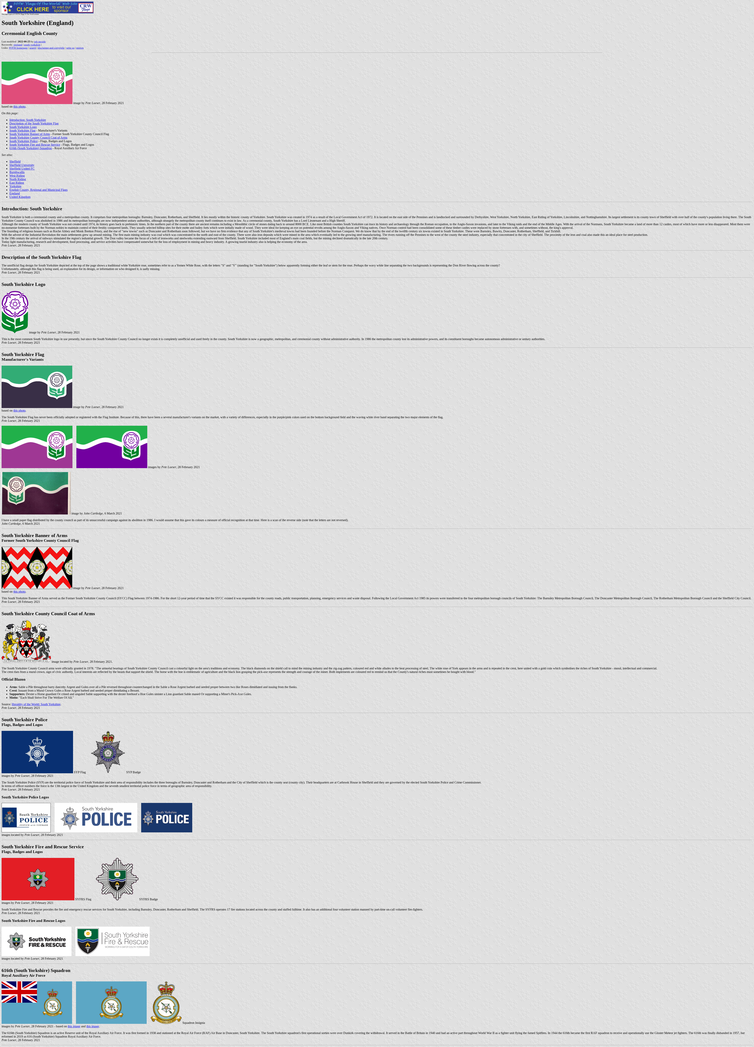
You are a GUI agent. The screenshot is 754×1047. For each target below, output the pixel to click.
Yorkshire (15, 186)
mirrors (80, 47)
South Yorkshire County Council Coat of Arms (38, 137)
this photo (19, 106)
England (14, 193)
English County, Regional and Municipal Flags (38, 189)
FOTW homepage (18, 47)
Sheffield (15, 161)
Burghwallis (17, 172)
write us (70, 47)
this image (74, 1026)
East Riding (16, 182)
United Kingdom (19, 197)
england (18, 44)
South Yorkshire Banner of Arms (29, 134)
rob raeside (40, 41)
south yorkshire (32, 44)
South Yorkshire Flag (22, 130)
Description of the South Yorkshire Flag (34, 123)
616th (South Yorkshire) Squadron (30, 148)
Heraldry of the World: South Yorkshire (36, 704)
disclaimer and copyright (51, 47)
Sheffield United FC (22, 168)
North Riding (17, 179)
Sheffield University (21, 165)
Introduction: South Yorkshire (27, 120)
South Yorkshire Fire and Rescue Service (34, 144)
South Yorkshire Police (23, 141)
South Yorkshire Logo (23, 127)
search (32, 47)
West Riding (17, 175)
